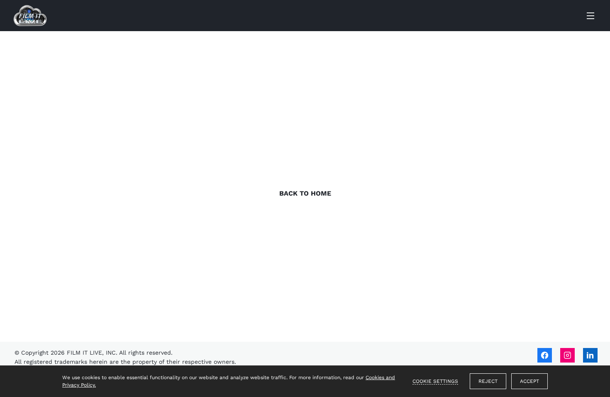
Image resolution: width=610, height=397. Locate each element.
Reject (488, 381)
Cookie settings (435, 381)
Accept (529, 381)
